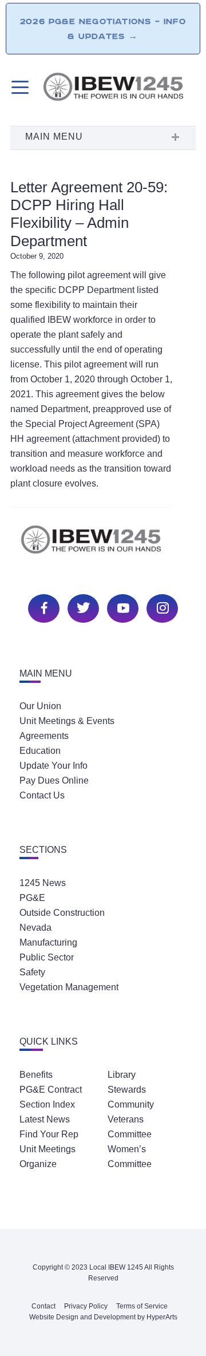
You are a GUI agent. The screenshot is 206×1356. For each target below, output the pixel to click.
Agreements (44, 736)
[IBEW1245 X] (82, 607)
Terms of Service (142, 1306)
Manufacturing (48, 942)
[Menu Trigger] (18, 87)
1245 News (42, 883)
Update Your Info (53, 765)
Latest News (44, 1119)
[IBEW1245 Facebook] (42, 607)
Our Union (40, 706)
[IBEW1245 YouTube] (121, 607)
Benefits (36, 1075)
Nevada (35, 927)
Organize (38, 1164)
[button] (103, 137)
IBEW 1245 (103, 545)
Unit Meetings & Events (66, 721)
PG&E (32, 898)
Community (131, 1104)
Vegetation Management (68, 987)
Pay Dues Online (54, 780)
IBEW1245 (119, 89)
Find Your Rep (48, 1134)
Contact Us (42, 795)
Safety (32, 972)
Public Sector (46, 957)
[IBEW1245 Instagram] (161, 607)
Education (40, 751)
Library (122, 1075)
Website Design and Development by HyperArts (103, 1317)
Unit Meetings (47, 1149)
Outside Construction (62, 913)
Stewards (127, 1089)
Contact (43, 1306)
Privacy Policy (86, 1306)
